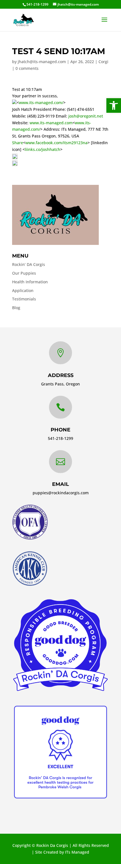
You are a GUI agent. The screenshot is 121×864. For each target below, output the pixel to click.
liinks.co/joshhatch (42, 149)
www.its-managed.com (51, 122)
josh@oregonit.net (85, 116)
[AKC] (30, 584)
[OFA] (30, 538)
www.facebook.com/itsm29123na (56, 142)
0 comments (27, 68)
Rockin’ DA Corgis (28, 264)
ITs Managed (77, 852)
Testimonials (24, 299)
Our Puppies (24, 273)
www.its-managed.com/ (41, 102)
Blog (16, 307)
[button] (113, 105)
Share (17, 142)
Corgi (103, 61)
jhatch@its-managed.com (42, 61)
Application (22, 290)
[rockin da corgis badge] (60, 691)
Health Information (30, 281)
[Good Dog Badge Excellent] (60, 798)
